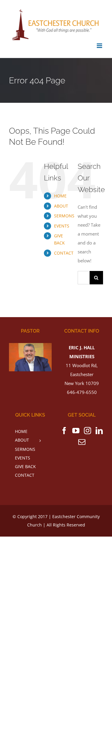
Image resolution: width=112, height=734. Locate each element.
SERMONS (64, 216)
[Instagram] (87, 430)
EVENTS (61, 226)
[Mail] (81, 441)
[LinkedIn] (99, 430)
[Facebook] (64, 430)
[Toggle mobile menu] (100, 46)
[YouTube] (75, 430)
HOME (60, 196)
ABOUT (61, 206)
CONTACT (63, 253)
